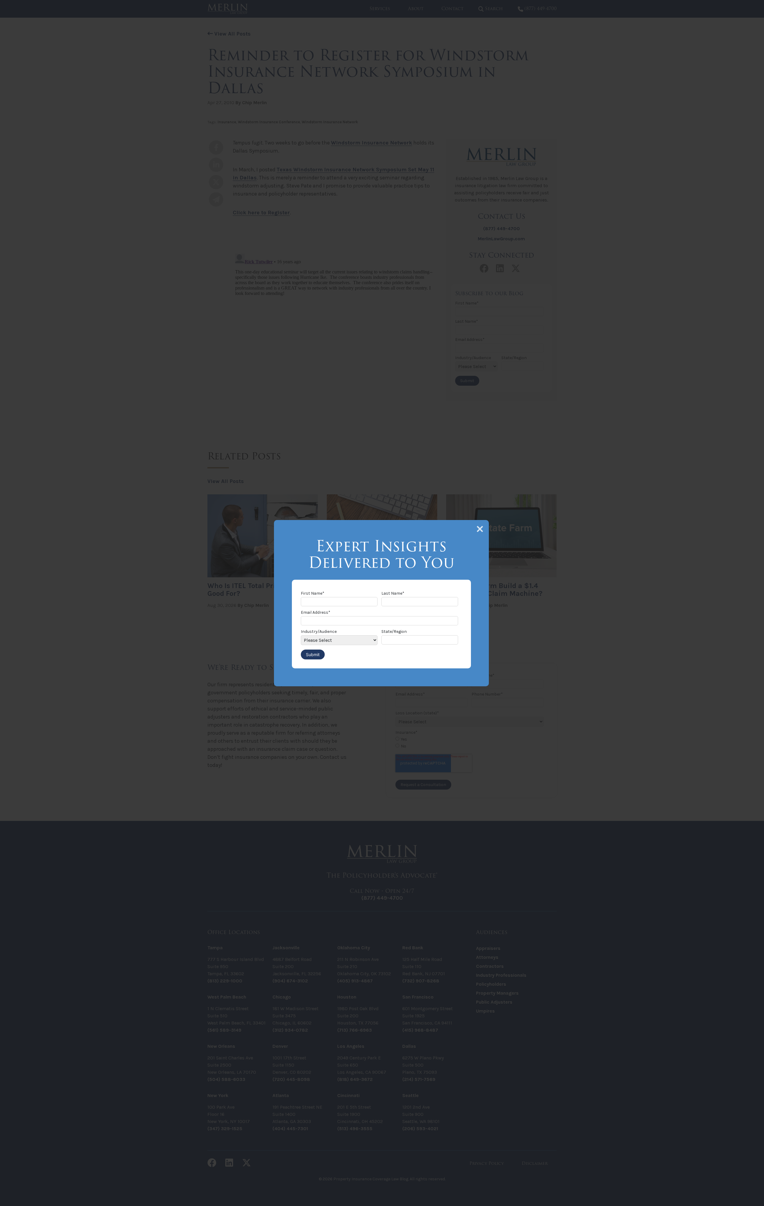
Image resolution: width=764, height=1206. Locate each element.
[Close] (480, 529)
